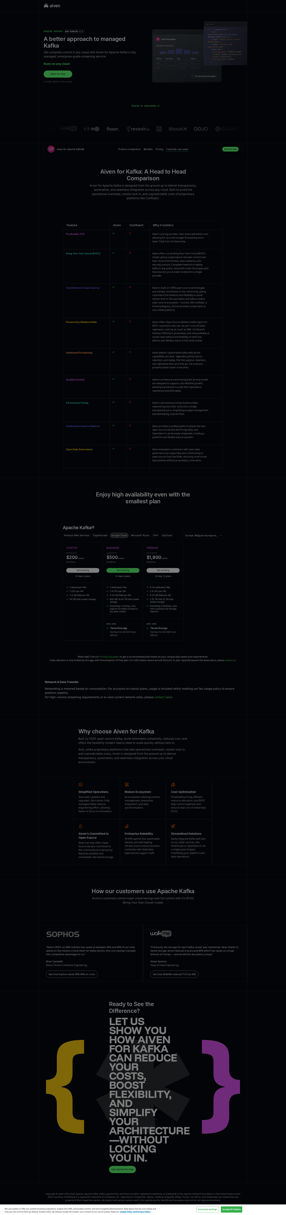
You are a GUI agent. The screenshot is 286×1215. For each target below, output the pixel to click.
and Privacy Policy (141, 1211)
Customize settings (207, 1209)
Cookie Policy (126, 1211)
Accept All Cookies (231, 1209)
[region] (143, 1209)
